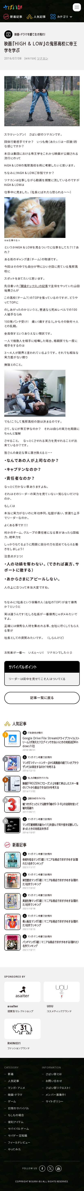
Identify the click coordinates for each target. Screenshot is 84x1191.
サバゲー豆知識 (17, 1135)
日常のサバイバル (18, 1108)
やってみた (14, 1149)
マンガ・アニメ (16, 1087)
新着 (11, 1074)
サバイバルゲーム (18, 1128)
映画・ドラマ (15, 1094)
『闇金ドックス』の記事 (33, 286)
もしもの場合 (16, 1115)
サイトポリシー (55, 1101)
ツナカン (42, 58)
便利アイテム (15, 1122)
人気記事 (13, 1081)
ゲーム (12, 1101)
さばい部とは (54, 1074)
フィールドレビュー (19, 1142)
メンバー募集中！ (56, 1094)
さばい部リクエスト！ (58, 1087)
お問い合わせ (54, 1081)
